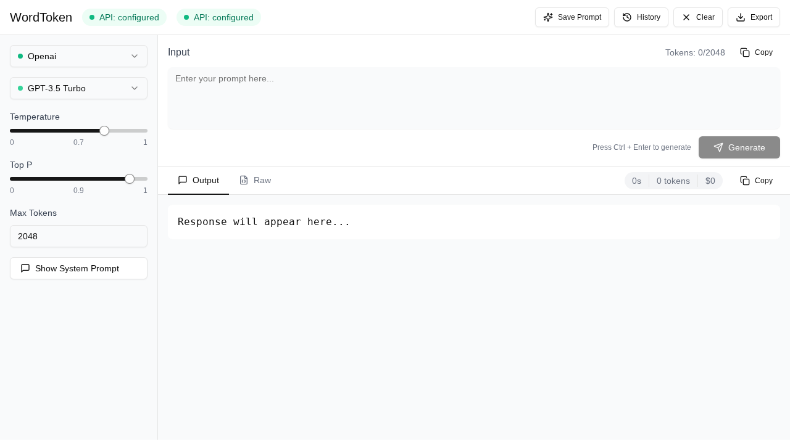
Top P (21, 165)
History (648, 17)
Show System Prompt (77, 268)
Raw (262, 180)
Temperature (35, 116)
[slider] (104, 131)
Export (761, 17)
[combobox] (79, 56)
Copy (764, 52)
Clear (705, 17)
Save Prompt (579, 17)
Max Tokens (33, 213)
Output (206, 180)
